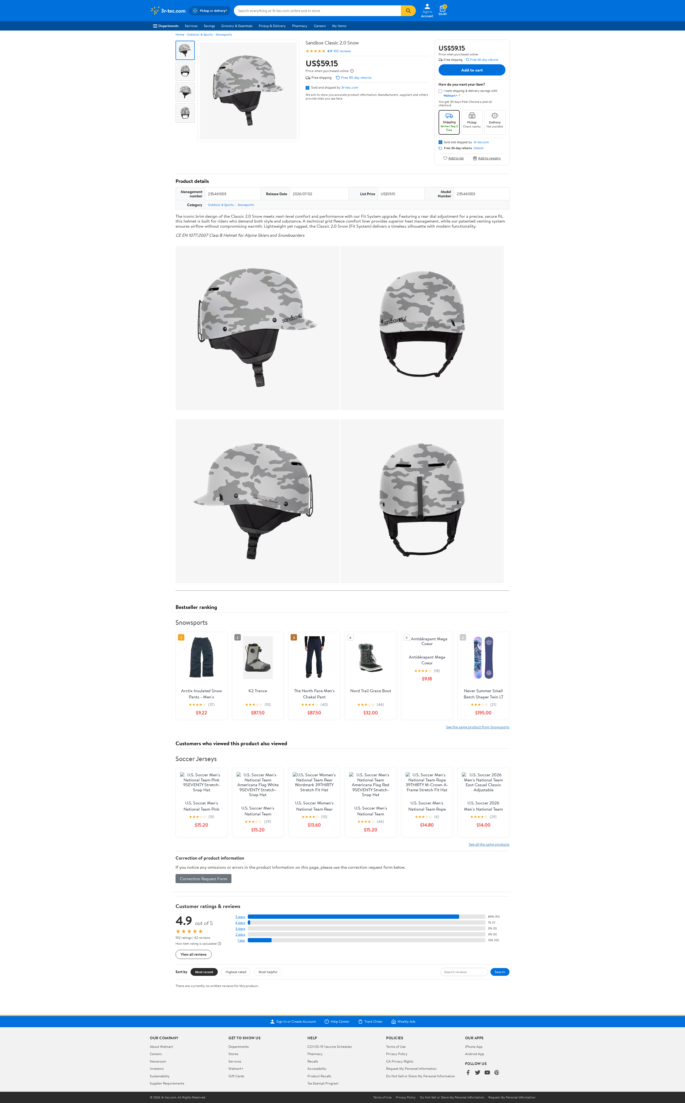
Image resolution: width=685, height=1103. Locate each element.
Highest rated (236, 971)
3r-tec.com (349, 87)
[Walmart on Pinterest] (497, 1073)
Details (479, 148)
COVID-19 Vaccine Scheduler (329, 1046)
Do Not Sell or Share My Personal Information (420, 1076)
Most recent (204, 971)
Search (500, 971)
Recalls (312, 1061)
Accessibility (316, 1068)
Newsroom (158, 1061)
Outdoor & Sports (200, 34)
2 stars (240, 934)
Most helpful (267, 971)
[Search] (408, 10)
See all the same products (489, 844)
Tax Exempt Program (322, 1083)
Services (191, 25)
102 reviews (342, 51)
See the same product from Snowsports (477, 726)
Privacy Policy (397, 1053)
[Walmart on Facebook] (468, 1073)
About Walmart (161, 1046)
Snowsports (224, 34)
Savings (209, 25)
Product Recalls (319, 1076)
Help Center (340, 1021)
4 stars (240, 923)
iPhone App (473, 1046)
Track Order (373, 1021)
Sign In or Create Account (296, 1021)
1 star (241, 940)
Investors (156, 1068)
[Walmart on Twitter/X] (478, 1073)
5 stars (240, 917)
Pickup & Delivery (272, 25)
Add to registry (489, 158)
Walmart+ (236, 1068)
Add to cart (472, 70)
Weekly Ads (406, 1021)
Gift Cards (236, 1076)
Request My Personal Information (411, 1068)
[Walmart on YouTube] (487, 1073)
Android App (474, 1053)
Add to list (456, 158)
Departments (168, 25)
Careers (320, 25)
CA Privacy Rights (399, 1061)
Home (180, 34)
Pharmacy (299, 25)
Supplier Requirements (167, 1083)
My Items (339, 25)
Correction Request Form (203, 879)
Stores (233, 1053)
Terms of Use (396, 1046)
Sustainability (160, 1076)
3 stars (240, 929)
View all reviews (194, 954)
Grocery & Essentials (236, 25)
